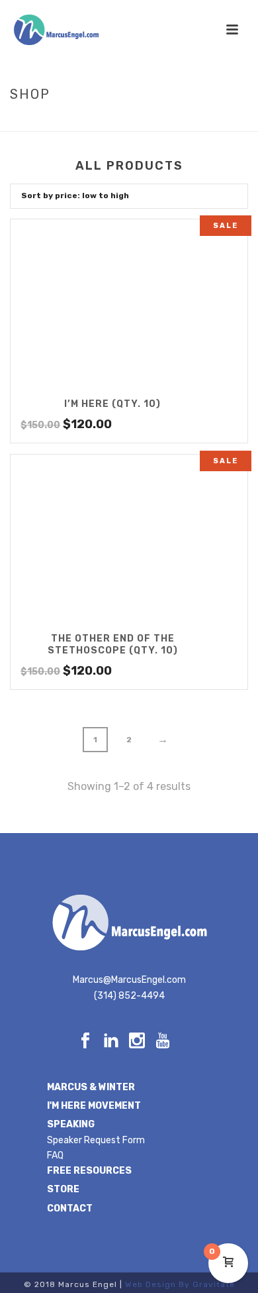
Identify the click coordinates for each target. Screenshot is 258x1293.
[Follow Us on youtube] (163, 1041)
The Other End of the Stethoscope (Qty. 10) (113, 644)
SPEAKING (71, 1124)
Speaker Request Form (96, 1140)
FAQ (55, 1155)
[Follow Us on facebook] (85, 1041)
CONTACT (70, 1208)
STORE (63, 1189)
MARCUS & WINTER (91, 1087)
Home (96, 122)
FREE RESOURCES (89, 1170)
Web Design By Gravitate (180, 1284)
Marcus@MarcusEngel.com (129, 979)
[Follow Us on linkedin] (111, 1041)
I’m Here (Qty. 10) (112, 404)
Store (130, 122)
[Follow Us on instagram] (137, 1041)
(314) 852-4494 (129, 995)
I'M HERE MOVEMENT (94, 1105)
